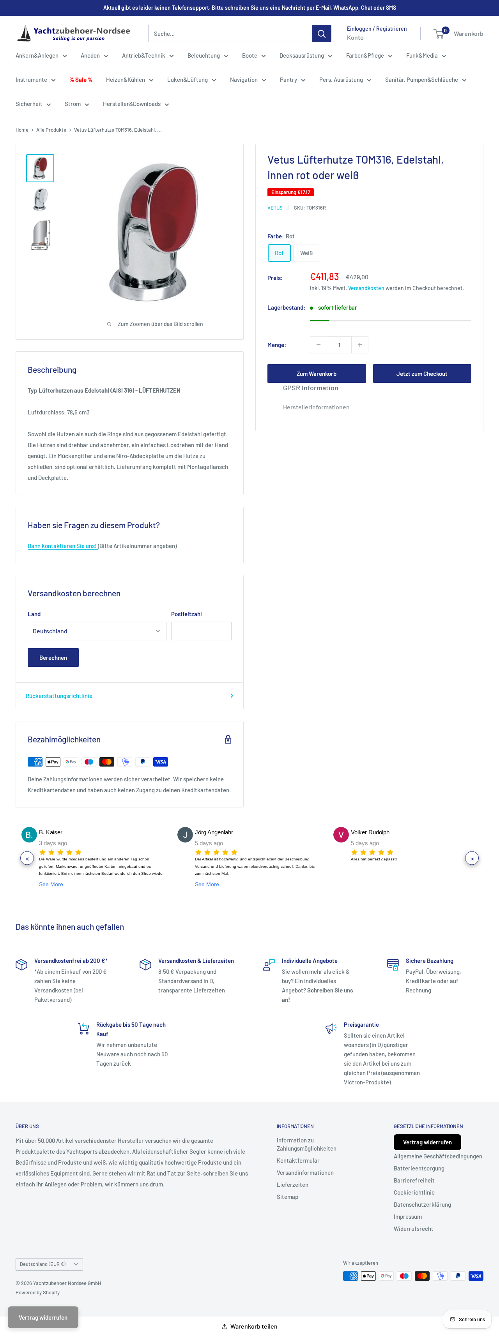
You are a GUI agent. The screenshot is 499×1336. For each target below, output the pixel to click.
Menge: (276, 344)
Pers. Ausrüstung (341, 79)
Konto (355, 37)
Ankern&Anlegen (37, 55)
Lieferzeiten (292, 1184)
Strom (73, 103)
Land (34, 613)
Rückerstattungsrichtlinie (59, 695)
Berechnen (53, 657)
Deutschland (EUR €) (42, 1264)
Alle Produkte (51, 130)
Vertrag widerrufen (427, 1142)
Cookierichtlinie (414, 1192)
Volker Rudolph (370, 832)
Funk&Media (422, 55)
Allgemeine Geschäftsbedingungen (438, 1156)
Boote (249, 55)
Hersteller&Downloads (132, 103)
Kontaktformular (298, 1160)
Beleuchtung (204, 55)
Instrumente (31, 79)
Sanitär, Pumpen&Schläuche (421, 79)
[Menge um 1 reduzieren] (318, 345)
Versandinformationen (305, 1172)
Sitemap (287, 1196)
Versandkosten (366, 288)
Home (22, 130)
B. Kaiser (50, 832)
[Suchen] (321, 33)
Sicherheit (29, 103)
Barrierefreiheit (414, 1180)
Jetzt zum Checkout (422, 373)
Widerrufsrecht (414, 1228)
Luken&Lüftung (187, 79)
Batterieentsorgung (419, 1168)
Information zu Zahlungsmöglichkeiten (306, 1144)
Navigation (244, 79)
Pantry (288, 79)
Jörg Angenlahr (214, 832)
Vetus (275, 207)
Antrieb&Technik (143, 55)
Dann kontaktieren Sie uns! (63, 545)
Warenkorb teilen (254, 1326)
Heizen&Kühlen (125, 79)
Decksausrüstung (302, 55)
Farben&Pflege (365, 55)
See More (51, 884)
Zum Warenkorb (316, 373)
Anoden (90, 55)
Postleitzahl (186, 613)
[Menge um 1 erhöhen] (360, 345)
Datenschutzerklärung (422, 1204)
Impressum (408, 1216)
